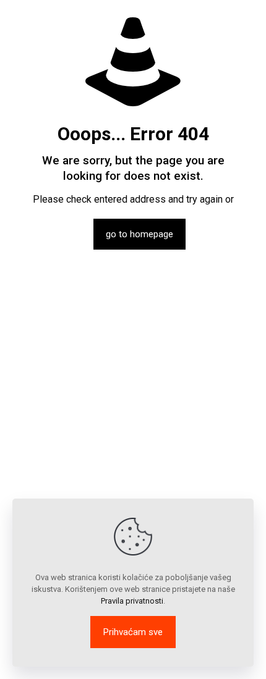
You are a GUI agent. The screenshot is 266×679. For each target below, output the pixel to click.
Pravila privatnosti (132, 600)
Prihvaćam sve (133, 632)
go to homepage (139, 234)
